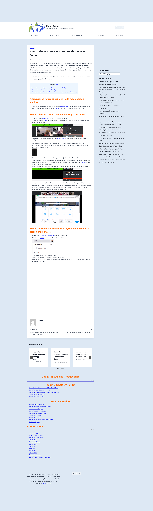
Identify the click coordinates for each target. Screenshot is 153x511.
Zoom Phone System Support (38, 411)
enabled (57, 108)
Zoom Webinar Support (36, 409)
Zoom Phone (33, 440)
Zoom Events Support (35, 415)
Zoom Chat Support (35, 417)
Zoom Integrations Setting (37, 394)
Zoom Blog (100, 35)
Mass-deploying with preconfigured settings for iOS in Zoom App (44, 332)
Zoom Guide (34, 35)
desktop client (64, 106)
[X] (119, 27)
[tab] (57, 368)
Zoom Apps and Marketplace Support (40, 406)
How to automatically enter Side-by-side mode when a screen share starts (53, 92)
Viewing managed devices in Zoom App (79, 331)
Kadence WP (47, 483)
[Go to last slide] (31, 357)
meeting (45, 118)
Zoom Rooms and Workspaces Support (41, 419)
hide (57, 84)
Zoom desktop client (47, 235)
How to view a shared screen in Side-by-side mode (46, 90)
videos (84, 162)
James (33, 59)
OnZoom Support (34, 422)
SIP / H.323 (32, 446)
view (45, 120)
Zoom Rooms (33, 444)
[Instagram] (122, 27)
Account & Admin (34, 442)
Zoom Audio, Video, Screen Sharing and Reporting (44, 392)
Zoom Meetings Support (36, 404)
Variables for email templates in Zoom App (82, 354)
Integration (32, 450)
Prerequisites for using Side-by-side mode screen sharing (48, 88)
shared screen (61, 139)
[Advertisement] (48, 11)
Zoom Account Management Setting (40, 390)
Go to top (92, 380)
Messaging (32, 448)
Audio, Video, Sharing (36, 435)
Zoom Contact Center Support (38, 413)
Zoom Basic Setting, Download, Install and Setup (43, 388)
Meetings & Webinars (36, 437)
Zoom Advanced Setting (36, 396)
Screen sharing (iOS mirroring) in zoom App (38, 354)
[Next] (90, 357)
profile (42, 238)
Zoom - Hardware (35, 455)
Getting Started (34, 433)
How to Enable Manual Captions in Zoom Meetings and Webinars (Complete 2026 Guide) (112, 89)
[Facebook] (116, 27)
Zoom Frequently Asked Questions (40, 457)
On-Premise (33, 453)
